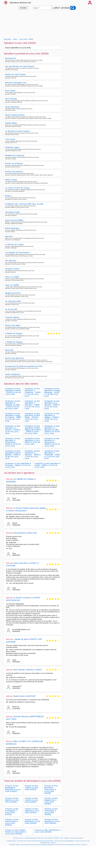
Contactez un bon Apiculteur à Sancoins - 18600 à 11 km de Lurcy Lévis (32, 405)
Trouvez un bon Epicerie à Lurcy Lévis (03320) (12, 800)
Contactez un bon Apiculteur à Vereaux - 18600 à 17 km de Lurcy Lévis (32, 454)
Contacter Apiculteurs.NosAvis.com (34, 838)
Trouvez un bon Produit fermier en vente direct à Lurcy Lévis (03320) (15, 832)
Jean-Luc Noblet (12, 285)
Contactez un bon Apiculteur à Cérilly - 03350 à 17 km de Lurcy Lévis (47, 465)
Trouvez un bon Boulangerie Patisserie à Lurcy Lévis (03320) (13, 788)
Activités (23, 8)
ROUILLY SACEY (34, 670)
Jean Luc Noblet (12, 277)
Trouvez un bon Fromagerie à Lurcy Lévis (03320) (11, 811)
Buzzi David (10, 90)
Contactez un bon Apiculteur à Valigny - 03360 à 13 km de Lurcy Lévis (52, 417)
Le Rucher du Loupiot (14, 244)
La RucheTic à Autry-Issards (17, 131)
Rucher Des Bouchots (14, 358)
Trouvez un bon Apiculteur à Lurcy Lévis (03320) (52, 821)
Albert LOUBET (19, 741)
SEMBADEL (11, 482)
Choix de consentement (76, 838)
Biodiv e (8, 196)
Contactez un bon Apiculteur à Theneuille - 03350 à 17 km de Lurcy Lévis (52, 454)
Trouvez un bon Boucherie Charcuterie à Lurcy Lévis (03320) (51, 789)
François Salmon (12, 317)
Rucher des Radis (12, 325)
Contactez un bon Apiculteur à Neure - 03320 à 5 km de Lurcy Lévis (13, 391)
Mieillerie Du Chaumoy (14, 155)
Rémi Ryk (9, 350)
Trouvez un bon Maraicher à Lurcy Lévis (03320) (32, 821)
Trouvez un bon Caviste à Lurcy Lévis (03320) (31, 800)
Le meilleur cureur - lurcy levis (14, 841)
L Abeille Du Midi (20, 639)
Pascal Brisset (19, 533)
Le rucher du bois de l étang (17, 188)
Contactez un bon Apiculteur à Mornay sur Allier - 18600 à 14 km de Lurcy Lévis (52, 429)
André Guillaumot (12, 374)
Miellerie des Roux (13, 293)
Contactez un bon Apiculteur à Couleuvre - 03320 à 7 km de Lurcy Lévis (32, 392)
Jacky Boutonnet (12, 107)
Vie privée (56, 838)
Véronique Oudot (12, 212)
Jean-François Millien (14, 220)
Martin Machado (12, 228)
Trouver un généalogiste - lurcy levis (70, 841)
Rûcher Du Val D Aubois (15, 74)
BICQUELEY (21, 511)
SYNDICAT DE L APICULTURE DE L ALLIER (24, 204)
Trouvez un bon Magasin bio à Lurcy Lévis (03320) (51, 801)
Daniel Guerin (19, 696)
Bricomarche (10, 58)
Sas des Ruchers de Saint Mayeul (19, 66)
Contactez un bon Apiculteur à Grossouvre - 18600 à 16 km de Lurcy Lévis (52, 442)
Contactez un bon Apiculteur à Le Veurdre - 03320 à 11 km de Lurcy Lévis (52, 405)
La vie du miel (11, 309)
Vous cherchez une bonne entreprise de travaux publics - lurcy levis (42, 841)
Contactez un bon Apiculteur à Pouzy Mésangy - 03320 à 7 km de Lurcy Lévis (52, 392)
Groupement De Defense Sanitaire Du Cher (23, 366)
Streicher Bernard (20, 716)
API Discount (10, 260)
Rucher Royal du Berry (15, 115)
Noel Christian (11, 98)
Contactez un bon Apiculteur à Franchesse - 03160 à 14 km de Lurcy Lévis (13, 442)
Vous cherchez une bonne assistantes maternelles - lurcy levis (43, 844)
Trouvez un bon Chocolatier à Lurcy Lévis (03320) (51, 811)
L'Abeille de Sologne (13, 334)
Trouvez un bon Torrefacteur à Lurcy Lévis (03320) (47, 831)
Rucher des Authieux (14, 171)
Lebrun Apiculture (20, 563)
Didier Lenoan (11, 179)
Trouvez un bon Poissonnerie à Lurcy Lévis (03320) (11, 822)
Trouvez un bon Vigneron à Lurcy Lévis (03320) (32, 811)
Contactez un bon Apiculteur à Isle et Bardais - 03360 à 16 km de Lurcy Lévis (13, 454)
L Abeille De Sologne (14, 342)
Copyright (66, 838)
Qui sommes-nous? (18, 838)
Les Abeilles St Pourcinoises (17, 252)
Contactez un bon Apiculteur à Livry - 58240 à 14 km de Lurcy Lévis (33, 441)
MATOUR (31, 696)
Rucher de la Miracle (14, 163)
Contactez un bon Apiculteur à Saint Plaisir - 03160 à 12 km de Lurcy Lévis (32, 417)
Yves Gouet (10, 139)
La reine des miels (13, 301)
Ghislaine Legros (12, 147)
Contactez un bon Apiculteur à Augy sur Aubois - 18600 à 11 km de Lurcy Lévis (13, 417)
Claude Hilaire (11, 123)
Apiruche (9, 236)
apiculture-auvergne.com (15, 82)
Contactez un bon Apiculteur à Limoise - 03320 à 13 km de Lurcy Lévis (12, 429)
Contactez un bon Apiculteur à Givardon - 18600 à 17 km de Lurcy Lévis (18, 465)
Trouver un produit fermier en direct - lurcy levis (74, 844)
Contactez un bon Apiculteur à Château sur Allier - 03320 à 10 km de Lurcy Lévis (12, 405)
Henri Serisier (19, 670)
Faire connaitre (49, 838)
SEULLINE (32, 533)
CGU (61, 838)
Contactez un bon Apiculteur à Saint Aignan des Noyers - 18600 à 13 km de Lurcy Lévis (33, 429)
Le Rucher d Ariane (21, 598)
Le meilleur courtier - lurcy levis (17, 844)
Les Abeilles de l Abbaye (23, 479)
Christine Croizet (12, 268)
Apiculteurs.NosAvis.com (20, 3)
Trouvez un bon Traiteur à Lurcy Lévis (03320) (31, 787)
